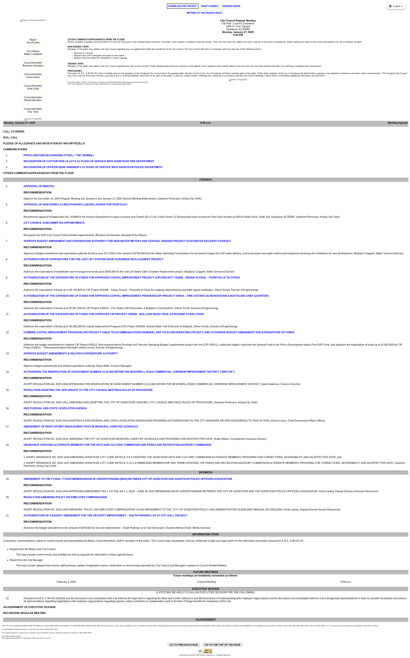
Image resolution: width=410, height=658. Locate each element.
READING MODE (231, 6)
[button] (396, 6)
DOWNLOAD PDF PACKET (182, 6)
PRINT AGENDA (209, 6)
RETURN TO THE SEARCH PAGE (204, 13)
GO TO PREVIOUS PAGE (184, 644)
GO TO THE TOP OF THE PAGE (222, 644)
